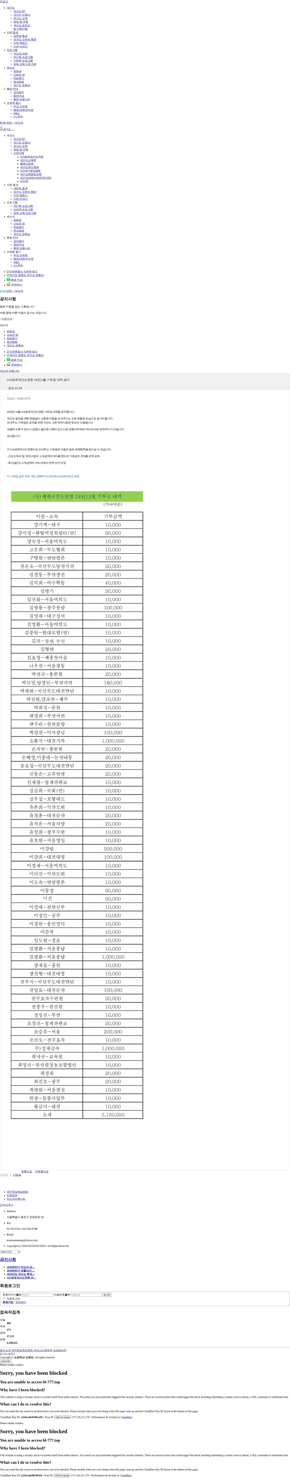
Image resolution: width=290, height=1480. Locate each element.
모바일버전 (59, 1350)
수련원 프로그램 (23, 60)
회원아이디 (12, 1294)
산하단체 (18, 153)
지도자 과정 (20, 53)
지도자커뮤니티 (16, 1199)
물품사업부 (27, 163)
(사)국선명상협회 (30, 170)
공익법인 (18, 92)
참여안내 (18, 95)
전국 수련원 (20, 106)
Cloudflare (126, 1417)
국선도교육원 (28, 160)
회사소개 (5, 1350)
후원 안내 (12, 88)
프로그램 (12, 50)
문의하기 (16, 284)
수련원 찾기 (14, 103)
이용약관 (12, 1195)
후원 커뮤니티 (21, 99)
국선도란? (19, 11)
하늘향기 (18, 78)
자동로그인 (13, 1298)
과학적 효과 (20, 36)
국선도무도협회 (29, 167)
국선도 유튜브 (21, 85)
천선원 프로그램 (23, 57)
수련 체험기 (20, 43)
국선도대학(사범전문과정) (35, 177)
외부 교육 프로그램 (24, 64)
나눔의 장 (19, 74)
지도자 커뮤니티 (9, 371)
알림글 (17, 71)
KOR (3, 122)
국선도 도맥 (20, 18)
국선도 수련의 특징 (24, 39)
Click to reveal (63, 1417)
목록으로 (27, 1171)
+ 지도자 (18, 122)
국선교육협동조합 (31, 174)
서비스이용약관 (43, 1350)
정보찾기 (20, 1302)
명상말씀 (18, 81)
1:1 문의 (18, 116)
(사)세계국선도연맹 (31, 156)
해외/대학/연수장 (23, 110)
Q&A (16, 113)
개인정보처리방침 (22, 1350)
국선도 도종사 (21, 14)
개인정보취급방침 (17, 1191)
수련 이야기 (20, 46)
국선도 (11, 7)
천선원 (24, 181)
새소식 (11, 67)
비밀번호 (62, 1294)
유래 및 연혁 (20, 21)
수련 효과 (12, 32)
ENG (9, 122)
